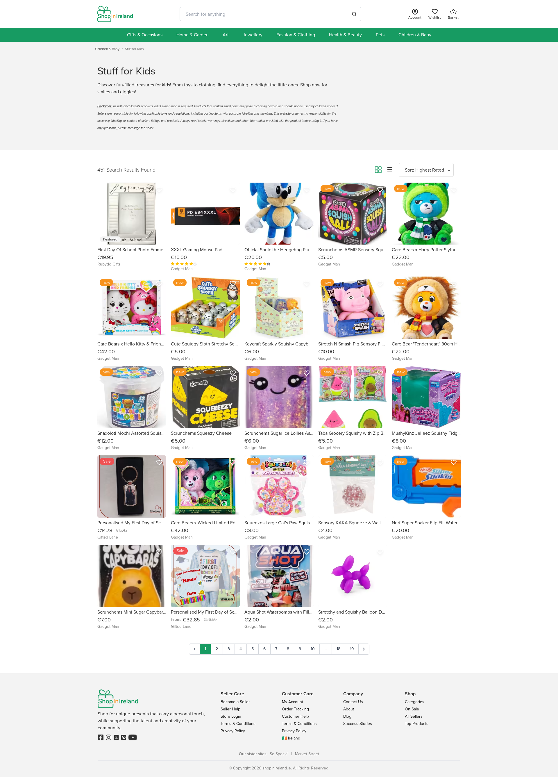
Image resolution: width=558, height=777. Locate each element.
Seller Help (230, 709)
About (348, 709)
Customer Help (295, 716)
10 (313, 649)
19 (352, 649)
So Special (279, 754)
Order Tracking (295, 709)
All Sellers (414, 716)
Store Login (231, 716)
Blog (347, 716)
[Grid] (378, 170)
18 (338, 649)
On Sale (412, 709)
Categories (414, 702)
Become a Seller (235, 702)
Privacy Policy (233, 731)
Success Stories (357, 724)
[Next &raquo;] (363, 649)
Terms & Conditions (238, 724)
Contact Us (353, 702)
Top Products (416, 724)
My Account (292, 702)
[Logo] (115, 14)
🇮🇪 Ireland (291, 738)
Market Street (307, 754)
